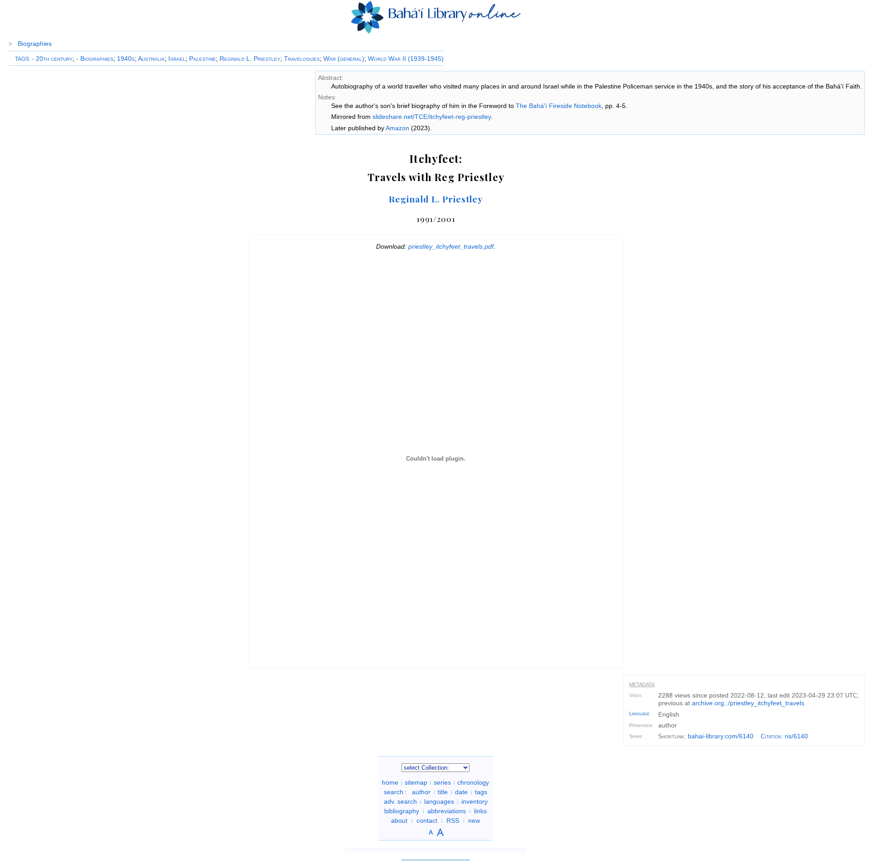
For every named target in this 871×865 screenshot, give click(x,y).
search (393, 792)
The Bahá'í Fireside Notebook (559, 105)
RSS (452, 820)
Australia (151, 58)
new (474, 820)
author (421, 792)
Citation (771, 736)
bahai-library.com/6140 (721, 736)
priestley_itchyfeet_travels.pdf (451, 246)
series (442, 782)
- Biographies (94, 58)
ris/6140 (796, 736)
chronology (473, 782)
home (390, 782)
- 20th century (52, 58)
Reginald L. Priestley (250, 58)
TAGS (22, 59)
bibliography (401, 811)
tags (481, 792)
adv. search (400, 801)
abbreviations (446, 811)
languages (439, 801)
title (443, 792)
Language (639, 713)
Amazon (397, 128)
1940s (126, 58)
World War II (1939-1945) (406, 58)
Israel (177, 58)
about (399, 820)
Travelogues (302, 58)
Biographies (35, 43)
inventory (474, 801)
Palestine (202, 58)
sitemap (416, 782)
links (480, 811)
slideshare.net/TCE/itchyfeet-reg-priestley (431, 116)
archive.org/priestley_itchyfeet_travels (748, 703)
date (461, 792)
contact (426, 820)
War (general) (343, 58)
